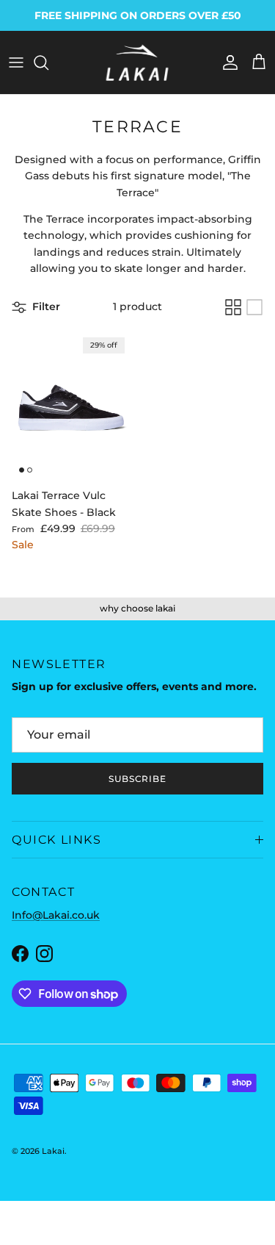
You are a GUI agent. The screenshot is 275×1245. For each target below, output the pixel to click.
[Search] (48, 62)
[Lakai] (138, 62)
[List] (254, 307)
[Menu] (16, 62)
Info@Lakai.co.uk (56, 915)
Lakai (53, 1151)
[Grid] (233, 307)
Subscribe (138, 778)
